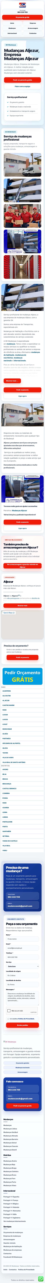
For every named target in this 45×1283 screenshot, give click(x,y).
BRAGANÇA (7, 784)
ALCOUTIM (7, 696)
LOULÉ (5, 724)
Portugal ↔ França (10, 1200)
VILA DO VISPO (8, 757)
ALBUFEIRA (7, 691)
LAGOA (5, 715)
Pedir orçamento (22, 390)
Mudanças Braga (9, 1168)
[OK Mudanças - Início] (22, 5)
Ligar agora (22, 396)
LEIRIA (5, 812)
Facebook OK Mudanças (12, 1257)
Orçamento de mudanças (13, 1232)
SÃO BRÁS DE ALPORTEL (11, 743)
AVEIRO (5, 769)
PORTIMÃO (7, 738)
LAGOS (5, 719)
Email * (8, 944)
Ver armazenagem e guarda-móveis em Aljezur (22, 565)
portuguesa (14, 598)
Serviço (8, 962)
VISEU (5, 850)
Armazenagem (33, 28)
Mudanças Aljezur (19, 510)
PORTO (5, 826)
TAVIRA (5, 753)
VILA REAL (6, 846)
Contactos (32, 33)
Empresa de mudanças (12, 1236)
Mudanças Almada (10, 1136)
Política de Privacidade (26, 1019)
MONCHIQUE (7, 729)
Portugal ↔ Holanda (11, 1207)
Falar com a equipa (22, 86)
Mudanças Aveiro (10, 1161)
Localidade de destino (13, 980)
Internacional (12, 33)
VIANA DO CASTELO (10, 841)
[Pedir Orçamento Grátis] (22, 676)
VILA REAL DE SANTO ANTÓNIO (14, 762)
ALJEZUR (6, 700)
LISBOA (5, 817)
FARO (4, 710)
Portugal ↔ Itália (10, 1214)
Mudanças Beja (9, 1164)
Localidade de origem (13, 971)
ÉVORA (5, 798)
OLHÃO (5, 734)
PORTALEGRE (7, 822)
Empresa (33, 23)
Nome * (8, 935)
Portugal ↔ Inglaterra (11, 1218)
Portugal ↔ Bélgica (11, 1204)
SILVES (5, 748)
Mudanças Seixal (10, 1143)
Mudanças (12, 28)
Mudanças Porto (9, 1182)
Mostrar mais (12, 381)
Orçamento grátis (22, 17)
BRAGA (5, 779)
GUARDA (6, 807)
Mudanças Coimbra (10, 1171)
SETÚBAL (6, 836)
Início (12, 23)
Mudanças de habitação (12, 1246)
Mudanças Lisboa (10, 1129)
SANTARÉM (7, 831)
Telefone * (9, 953)
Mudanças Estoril (10, 1150)
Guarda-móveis (9, 1243)
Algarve (28, 601)
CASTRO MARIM (8, 705)
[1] (19, 595)
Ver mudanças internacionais (14, 1221)
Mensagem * (10, 989)
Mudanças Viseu (9, 1185)
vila (8, 598)
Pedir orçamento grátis (22, 80)
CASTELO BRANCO (9, 788)
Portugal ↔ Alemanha (12, 1211)
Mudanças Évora (9, 1175)
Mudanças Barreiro (10, 1139)
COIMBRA (6, 793)
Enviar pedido (22, 1025)
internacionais (20, 360)
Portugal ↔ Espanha (11, 1197)
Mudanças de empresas (12, 1250)
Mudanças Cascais (10, 1146)
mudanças (11, 344)
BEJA (4, 774)
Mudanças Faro (9, 1178)
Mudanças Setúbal (10, 1132)
